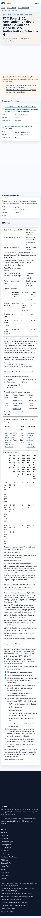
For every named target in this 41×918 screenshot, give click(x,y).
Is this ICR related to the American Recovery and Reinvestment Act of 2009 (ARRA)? (20, 629)
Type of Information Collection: (14, 260)
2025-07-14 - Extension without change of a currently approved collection (21, 86)
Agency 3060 (11, 8)
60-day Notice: (6, 396)
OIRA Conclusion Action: (12, 273)
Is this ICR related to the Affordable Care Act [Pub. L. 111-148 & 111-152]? (19, 616)
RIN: (4, 381)
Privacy (3, 878)
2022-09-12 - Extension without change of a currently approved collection (21, 91)
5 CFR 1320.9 (23, 654)
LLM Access (5, 872)
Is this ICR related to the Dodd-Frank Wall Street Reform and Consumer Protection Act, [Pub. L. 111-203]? (20, 622)
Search (3, 829)
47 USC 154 (16, 364)
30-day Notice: (6, 404)
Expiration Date (7, 304)
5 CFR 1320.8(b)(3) (24, 656)
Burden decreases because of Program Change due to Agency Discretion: (20, 556)
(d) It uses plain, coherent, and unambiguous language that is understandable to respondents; (22, 680)
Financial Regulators (26, 896)
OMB (6, 2)
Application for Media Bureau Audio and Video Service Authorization (31, 440)
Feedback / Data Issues (9, 857)
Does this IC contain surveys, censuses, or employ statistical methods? (18, 588)
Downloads (4, 835)
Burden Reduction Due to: (12, 561)
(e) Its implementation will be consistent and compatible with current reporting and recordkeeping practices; (21, 688)
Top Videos (4, 838)
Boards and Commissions (9, 896)
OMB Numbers (6, 848)
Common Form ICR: (11, 644)
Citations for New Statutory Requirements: (18, 372)
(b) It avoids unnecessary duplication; (19, 672)
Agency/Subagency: (10, 247)
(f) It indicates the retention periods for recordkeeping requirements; (19, 694)
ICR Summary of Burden (11, 452)
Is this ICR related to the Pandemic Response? (19, 633)
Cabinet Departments (8, 893)
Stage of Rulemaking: (11, 381)
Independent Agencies (24, 893)
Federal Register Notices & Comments (17, 392)
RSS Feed (4, 860)
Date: (36, 381)
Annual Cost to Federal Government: (16, 584)
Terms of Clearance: (10, 288)
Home (3, 8)
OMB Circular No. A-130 (23, 595)
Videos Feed (5, 866)
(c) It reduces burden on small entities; (20, 675)
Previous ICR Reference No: (31, 238)
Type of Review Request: (12, 268)
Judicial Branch (19, 906)
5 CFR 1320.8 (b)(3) (24, 701)
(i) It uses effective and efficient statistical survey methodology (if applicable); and (20, 740)
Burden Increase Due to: (12, 552)
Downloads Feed (6, 863)
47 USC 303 (30, 357)
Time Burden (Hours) (6, 322)
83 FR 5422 (17, 409)
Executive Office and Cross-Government (14, 903)
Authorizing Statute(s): (11, 357)
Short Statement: (9, 564)
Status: (6, 237)
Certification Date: (10, 760)
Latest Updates (6, 845)
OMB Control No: (9, 230)
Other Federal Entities (8, 909)
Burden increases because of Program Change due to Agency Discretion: (19, 548)
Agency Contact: (9, 638)
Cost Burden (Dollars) (7, 331)
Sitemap (3, 869)
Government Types (7, 842)
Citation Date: (31, 396)
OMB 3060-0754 (23, 8)
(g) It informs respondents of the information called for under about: (21, 700)
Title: (5, 253)
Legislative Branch (7, 906)
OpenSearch (5, 875)
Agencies (4, 832)
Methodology (5, 854)
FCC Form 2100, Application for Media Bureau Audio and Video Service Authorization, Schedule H (19, 202)
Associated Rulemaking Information (16, 376)
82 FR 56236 (17, 400)
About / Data (5, 851)
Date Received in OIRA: (31, 282)
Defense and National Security (11, 899)
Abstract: (7, 339)
